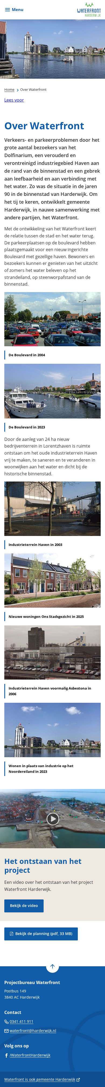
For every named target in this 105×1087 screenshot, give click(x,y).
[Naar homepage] (64, 9)
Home (9, 89)
